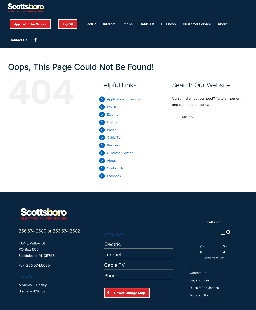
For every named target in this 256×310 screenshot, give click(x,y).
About (111, 161)
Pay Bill (112, 107)
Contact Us (115, 168)
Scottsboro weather (214, 257)
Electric (112, 114)
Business (113, 145)
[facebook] (106, 220)
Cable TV (114, 137)
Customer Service (120, 153)
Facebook (114, 176)
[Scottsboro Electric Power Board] (44, 209)
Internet (113, 122)
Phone (111, 130)
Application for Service (123, 99)
